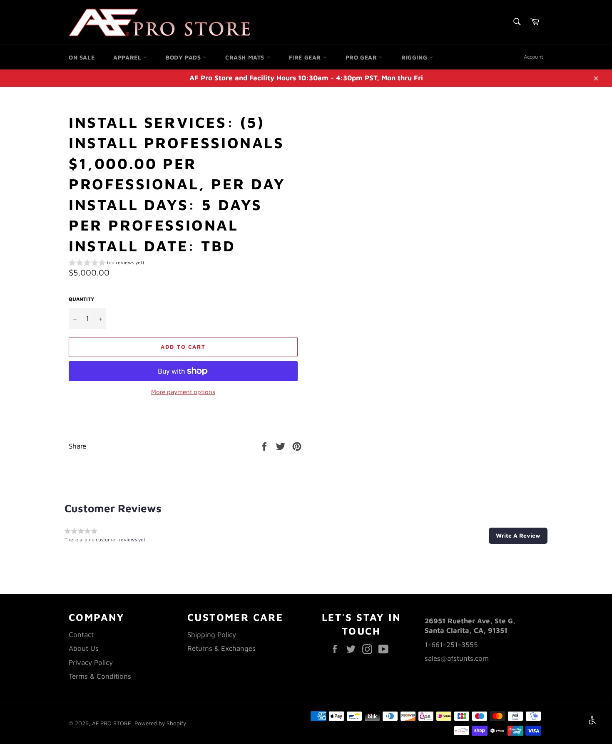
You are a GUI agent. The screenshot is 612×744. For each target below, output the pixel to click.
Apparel (128, 57)
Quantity (81, 299)
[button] (106, 263)
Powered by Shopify (160, 723)
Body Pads (184, 57)
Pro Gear (362, 57)
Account (533, 56)
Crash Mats (245, 57)
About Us (84, 648)
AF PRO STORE (111, 723)
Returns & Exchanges (221, 648)
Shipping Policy (211, 634)
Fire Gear (306, 57)
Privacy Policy (91, 662)
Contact (81, 634)
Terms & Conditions (100, 676)
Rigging (415, 57)
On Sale (82, 57)
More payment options (183, 391)
